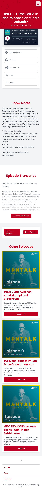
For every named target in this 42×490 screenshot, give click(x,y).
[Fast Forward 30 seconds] (22, 39)
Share (35, 43)
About (6, 473)
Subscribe (26, 43)
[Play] (7, 38)
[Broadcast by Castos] (8, 43)
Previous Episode (9, 232)
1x (17, 39)
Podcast (7, 467)
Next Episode (30, 232)
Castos (21, 486)
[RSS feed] (21, 460)
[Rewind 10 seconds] (13, 39)
